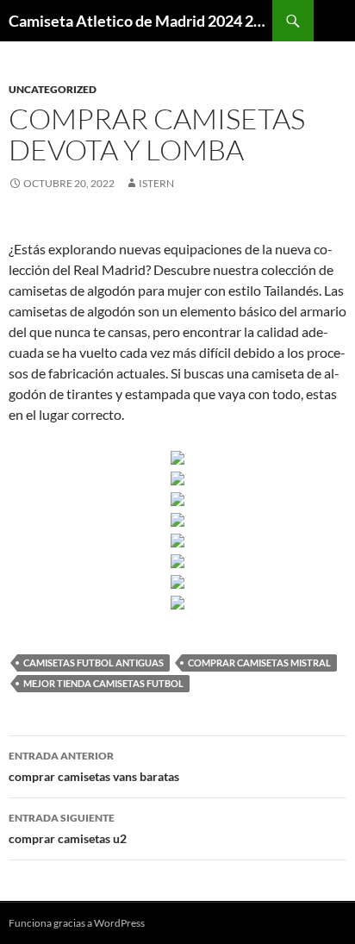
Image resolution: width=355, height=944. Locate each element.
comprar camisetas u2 (68, 828)
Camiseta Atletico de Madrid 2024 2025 (140, 20)
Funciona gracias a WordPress (77, 922)
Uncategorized (53, 89)
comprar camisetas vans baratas (94, 766)
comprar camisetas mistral (259, 662)
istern (156, 183)
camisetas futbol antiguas (93, 662)
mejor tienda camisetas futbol (103, 683)
